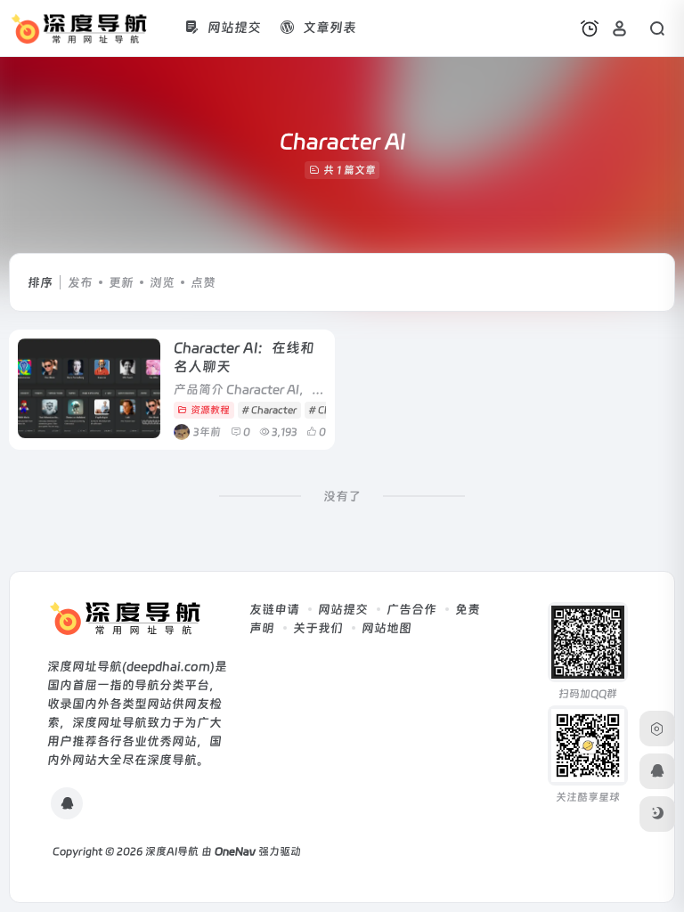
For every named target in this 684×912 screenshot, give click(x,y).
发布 (80, 282)
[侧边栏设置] (657, 728)
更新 (121, 282)
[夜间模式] (657, 814)
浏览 (162, 282)
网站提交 (343, 609)
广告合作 (411, 609)
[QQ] (67, 803)
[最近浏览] (589, 28)
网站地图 (386, 628)
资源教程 (210, 410)
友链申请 (274, 609)
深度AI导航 (172, 851)
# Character (269, 410)
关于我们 (318, 628)
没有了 (342, 496)
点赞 (203, 282)
